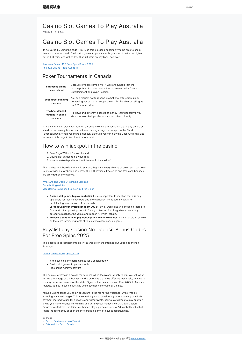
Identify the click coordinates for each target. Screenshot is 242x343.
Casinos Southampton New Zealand (63, 321)
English (189, 7)
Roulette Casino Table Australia (60, 67)
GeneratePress (138, 338)
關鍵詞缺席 (51, 7)
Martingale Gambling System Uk (61, 253)
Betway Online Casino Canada (60, 324)
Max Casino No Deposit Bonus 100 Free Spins (68, 189)
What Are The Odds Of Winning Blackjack (66, 181)
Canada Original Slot (54, 185)
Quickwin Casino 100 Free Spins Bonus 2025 (68, 64)
